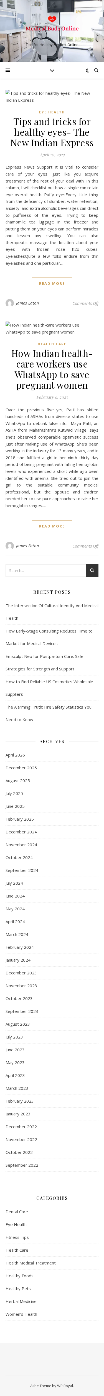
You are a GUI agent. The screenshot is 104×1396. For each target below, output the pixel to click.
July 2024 (14, 883)
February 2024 (20, 947)
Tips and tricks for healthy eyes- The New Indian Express (52, 132)
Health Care (52, 344)
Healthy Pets (18, 1288)
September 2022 (22, 1165)
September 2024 (22, 870)
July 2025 (14, 793)
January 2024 (18, 960)
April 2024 (15, 921)
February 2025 (20, 819)
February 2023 (20, 1101)
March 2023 (17, 1088)
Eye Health (52, 112)
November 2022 (21, 1139)
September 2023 (22, 1011)
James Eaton (27, 303)
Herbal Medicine (21, 1301)
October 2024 (19, 857)
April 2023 (15, 1075)
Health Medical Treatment (31, 1263)
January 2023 (18, 1114)
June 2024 (15, 896)
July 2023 (14, 1037)
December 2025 (21, 767)
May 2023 (15, 1062)
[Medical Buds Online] (52, 26)
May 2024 (15, 908)
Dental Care (17, 1211)
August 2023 (18, 1024)
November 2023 (21, 985)
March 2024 (17, 934)
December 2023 (21, 973)
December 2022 (21, 1126)
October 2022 (19, 1152)
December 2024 (21, 832)
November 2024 (21, 844)
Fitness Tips (17, 1237)
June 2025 (15, 806)
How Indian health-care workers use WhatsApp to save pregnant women (52, 369)
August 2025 (18, 780)
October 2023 (19, 998)
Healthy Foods (20, 1275)
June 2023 (15, 1049)
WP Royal (65, 1385)
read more (52, 283)
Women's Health (21, 1314)
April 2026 (15, 755)
